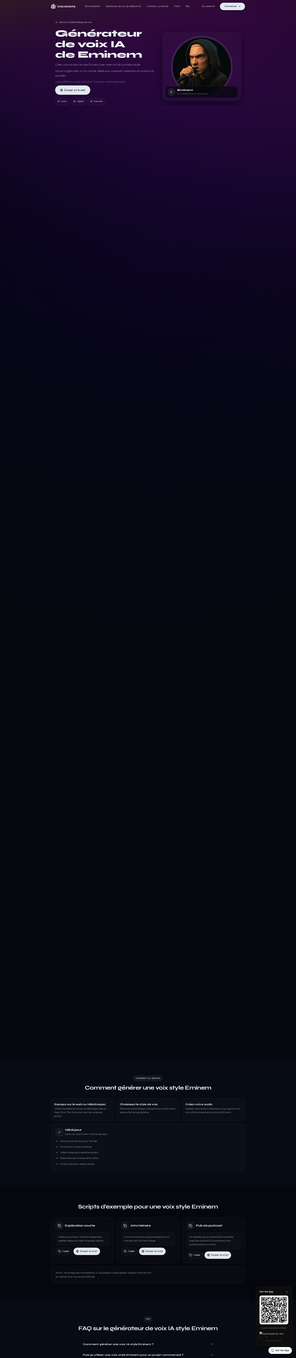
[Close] (287, 1291)
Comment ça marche (157, 6)
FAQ (188, 6)
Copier (65, 1251)
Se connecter (208, 6)
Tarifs (177, 6)
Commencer (230, 6)
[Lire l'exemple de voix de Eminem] (171, 92)
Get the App (282, 1350)
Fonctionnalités (92, 6)
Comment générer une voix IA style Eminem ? (118, 1344)
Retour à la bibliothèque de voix (75, 22)
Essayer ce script (88, 1251)
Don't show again (274, 1340)
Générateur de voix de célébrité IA (123, 6)
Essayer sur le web (74, 90)
